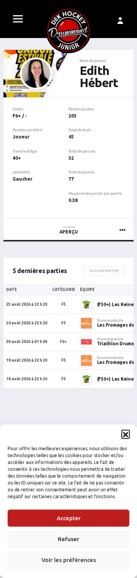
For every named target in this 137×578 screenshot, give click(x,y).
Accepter (69, 518)
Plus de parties (104, 271)
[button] (125, 434)
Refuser (68, 539)
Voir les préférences (68, 560)
